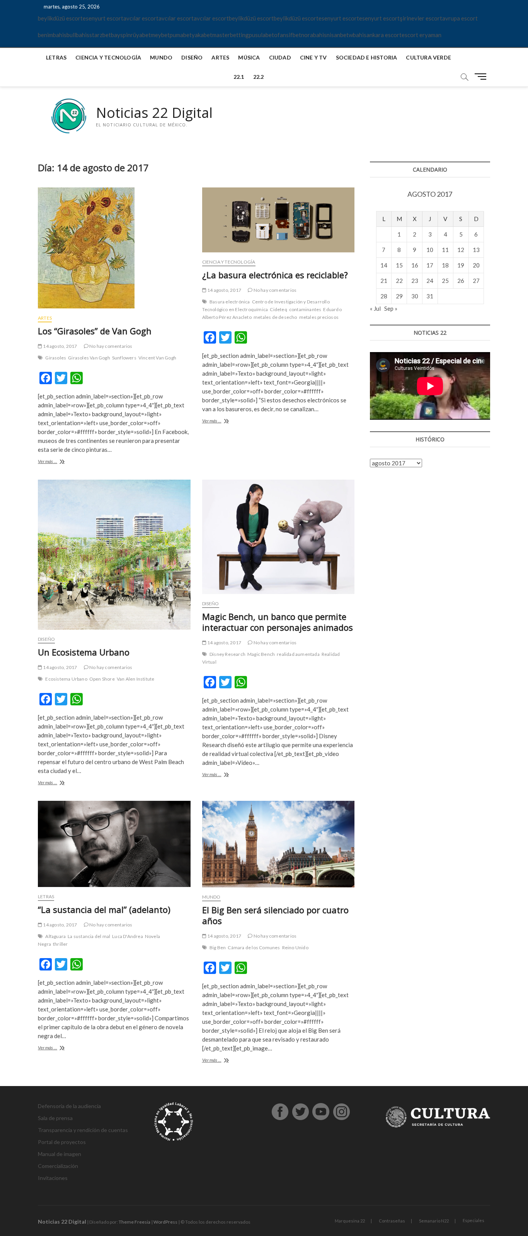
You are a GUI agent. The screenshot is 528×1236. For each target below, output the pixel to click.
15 (399, 265)
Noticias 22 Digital (154, 112)
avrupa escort (460, 18)
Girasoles (55, 358)
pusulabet (261, 34)
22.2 (258, 76)
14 (383, 265)
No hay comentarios (111, 346)
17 (429, 265)
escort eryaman (421, 34)
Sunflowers (124, 358)
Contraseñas (392, 1220)
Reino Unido (295, 947)
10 (429, 249)
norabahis (314, 34)
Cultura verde (428, 57)
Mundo (161, 57)
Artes (220, 57)
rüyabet (141, 34)
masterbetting (230, 34)
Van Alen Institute (136, 679)
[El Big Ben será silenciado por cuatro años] (278, 844)
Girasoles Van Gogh (89, 358)
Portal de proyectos (62, 1142)
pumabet (181, 34)
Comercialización (58, 1166)
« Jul (375, 308)
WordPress (165, 1222)
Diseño (192, 57)
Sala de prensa (55, 1118)
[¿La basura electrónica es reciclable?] (278, 219)
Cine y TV (313, 57)
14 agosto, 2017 (59, 346)
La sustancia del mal (89, 936)
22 (399, 280)
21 (383, 280)
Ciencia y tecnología (108, 57)
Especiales (473, 1220)
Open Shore (102, 679)
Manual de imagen (59, 1154)
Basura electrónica (229, 302)
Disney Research (227, 654)
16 (414, 265)
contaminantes (305, 309)
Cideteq (278, 309)
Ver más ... (58, 462)
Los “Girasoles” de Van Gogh (95, 331)
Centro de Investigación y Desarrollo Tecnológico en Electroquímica (266, 305)
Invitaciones (53, 1178)
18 (445, 265)
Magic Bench (261, 654)
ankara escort (384, 34)
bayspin (121, 34)
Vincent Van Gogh (157, 358)
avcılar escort (140, 18)
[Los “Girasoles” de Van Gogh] (114, 247)
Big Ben (217, 947)
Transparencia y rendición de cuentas (83, 1130)
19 (460, 265)
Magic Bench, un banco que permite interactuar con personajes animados (277, 622)
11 (445, 249)
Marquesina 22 (350, 1220)
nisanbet (338, 34)
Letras (56, 57)
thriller (60, 944)
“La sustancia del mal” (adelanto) (104, 909)
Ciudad (280, 57)
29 (399, 296)
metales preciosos (319, 317)
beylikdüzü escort (60, 18)
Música (249, 57)
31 (429, 296)
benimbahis (52, 34)
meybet (160, 34)
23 (414, 280)
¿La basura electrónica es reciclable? (275, 275)
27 (476, 280)
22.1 (238, 76)
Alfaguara (55, 936)
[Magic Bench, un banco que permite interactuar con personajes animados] (278, 537)
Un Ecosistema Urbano (83, 652)
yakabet (202, 34)
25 (445, 280)
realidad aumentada (298, 654)
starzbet (100, 34)
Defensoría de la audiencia (69, 1106)
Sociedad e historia (366, 57)
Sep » (390, 308)
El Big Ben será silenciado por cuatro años (275, 915)
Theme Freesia (134, 1222)
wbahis (357, 34)
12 (460, 249)
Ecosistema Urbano (66, 679)
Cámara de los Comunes (254, 947)
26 (460, 280)
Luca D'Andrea (127, 936)
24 (429, 280)
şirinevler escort (421, 18)
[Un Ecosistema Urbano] (114, 555)
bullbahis (77, 34)
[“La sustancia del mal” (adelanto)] (114, 844)
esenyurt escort (103, 18)
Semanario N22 (434, 1220)
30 (414, 296)
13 (476, 249)
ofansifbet (287, 34)
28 (383, 296)
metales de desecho (275, 317)
